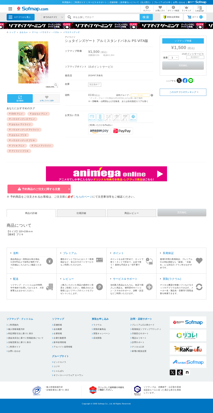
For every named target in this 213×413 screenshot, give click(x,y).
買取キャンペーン (101, 333)
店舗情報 (113, 2)
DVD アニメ (17, 114)
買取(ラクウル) (172, 278)
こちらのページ (82, 196)
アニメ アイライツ (42, 146)
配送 (16, 278)
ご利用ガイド (79, 2)
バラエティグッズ (71, 32)
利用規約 (66, 2)
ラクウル (97, 325)
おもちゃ (24, 32)
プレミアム (70, 253)
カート (197, 17)
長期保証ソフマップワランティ (146, 329)
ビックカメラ (60, 362)
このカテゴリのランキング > (184, 92)
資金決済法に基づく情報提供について (25, 338)
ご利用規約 (13, 325)
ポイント (118, 253)
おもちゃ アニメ (39, 114)
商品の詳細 (31, 213)
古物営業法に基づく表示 (19, 342)
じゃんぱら (59, 371)
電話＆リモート (139, 338)
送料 (16, 253)
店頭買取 (97, 338)
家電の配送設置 (139, 351)
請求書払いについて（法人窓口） (135, 2)
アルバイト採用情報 (63, 347)
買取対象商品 (99, 329)
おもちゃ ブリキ (19, 135)
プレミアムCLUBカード (143, 325)
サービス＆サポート (97, 2)
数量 (166, 57)
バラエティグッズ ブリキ (23, 140)
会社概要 (58, 329)
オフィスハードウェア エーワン (68, 375)
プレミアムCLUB (162, 2)
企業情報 (58, 333)
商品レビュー (131, 213)
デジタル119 (138, 347)
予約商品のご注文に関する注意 (41, 189)
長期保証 (168, 253)
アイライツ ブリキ (20, 151)
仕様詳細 (81, 213)
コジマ (57, 366)
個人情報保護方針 (16, 329)
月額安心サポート (140, 333)
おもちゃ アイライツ (21, 124)
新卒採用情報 (60, 342)
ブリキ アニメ (17, 146)
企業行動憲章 (60, 338)
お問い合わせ (179, 2)
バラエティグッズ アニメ (23, 119)
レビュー (68, 278)
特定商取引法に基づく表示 (20, 333)
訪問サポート (138, 342)
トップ (12, 32)
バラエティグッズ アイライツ (25, 130)
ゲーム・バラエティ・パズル (45, 32)
